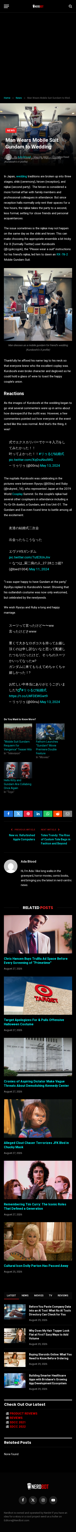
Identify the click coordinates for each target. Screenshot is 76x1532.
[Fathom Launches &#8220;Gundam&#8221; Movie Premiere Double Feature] (50, 731)
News (11, 130)
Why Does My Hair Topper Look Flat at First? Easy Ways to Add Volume (49, 1334)
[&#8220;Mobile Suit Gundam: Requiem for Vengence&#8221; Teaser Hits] (18, 731)
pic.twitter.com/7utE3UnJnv (29, 557)
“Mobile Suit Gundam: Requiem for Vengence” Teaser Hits (18, 745)
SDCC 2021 (18, 1422)
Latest (11, 1295)
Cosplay (17, 494)
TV (50, 1295)
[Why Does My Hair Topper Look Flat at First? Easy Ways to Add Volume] (15, 1335)
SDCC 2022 (18, 1426)
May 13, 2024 (50, 465)
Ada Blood (28, 861)
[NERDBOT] (38, 6)
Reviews (63, 1295)
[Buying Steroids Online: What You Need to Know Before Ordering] (15, 1359)
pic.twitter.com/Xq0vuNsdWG (31, 460)
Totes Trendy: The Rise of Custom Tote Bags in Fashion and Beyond (55, 839)
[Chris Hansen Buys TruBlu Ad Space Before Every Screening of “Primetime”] (38, 934)
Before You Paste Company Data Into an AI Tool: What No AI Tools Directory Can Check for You (50, 1310)
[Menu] (6, 6)
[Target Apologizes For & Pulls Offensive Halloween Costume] (38, 996)
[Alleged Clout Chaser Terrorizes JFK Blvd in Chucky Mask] (38, 1118)
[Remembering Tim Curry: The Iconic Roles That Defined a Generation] (38, 1180)
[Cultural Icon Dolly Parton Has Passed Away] (38, 1241)
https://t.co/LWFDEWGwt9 (28, 696)
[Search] (70, 6)
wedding (21, 176)
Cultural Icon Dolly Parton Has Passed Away (36, 1266)
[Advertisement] (38, 55)
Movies (39, 1295)
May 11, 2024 (39, 569)
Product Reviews (23, 1413)
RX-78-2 (62, 254)
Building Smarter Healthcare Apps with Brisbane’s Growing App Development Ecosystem (48, 1379)
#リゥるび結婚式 (51, 454)
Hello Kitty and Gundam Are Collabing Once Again (17, 784)
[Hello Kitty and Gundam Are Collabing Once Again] (18, 770)
